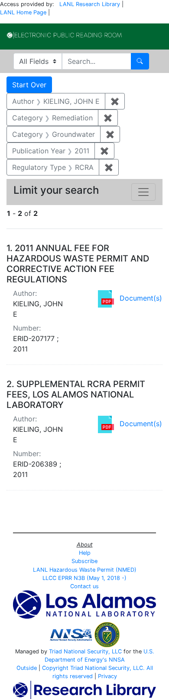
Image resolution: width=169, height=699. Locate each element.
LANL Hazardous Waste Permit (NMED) (84, 569)
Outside (26, 668)
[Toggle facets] (143, 192)
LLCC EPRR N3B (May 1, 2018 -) (84, 578)
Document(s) (141, 298)
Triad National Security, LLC (85, 651)
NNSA (117, 659)
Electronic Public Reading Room (64, 35)
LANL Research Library (89, 4)
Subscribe (85, 561)
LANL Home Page (23, 12)
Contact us (84, 586)
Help (85, 553)
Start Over (29, 84)
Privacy (107, 676)
